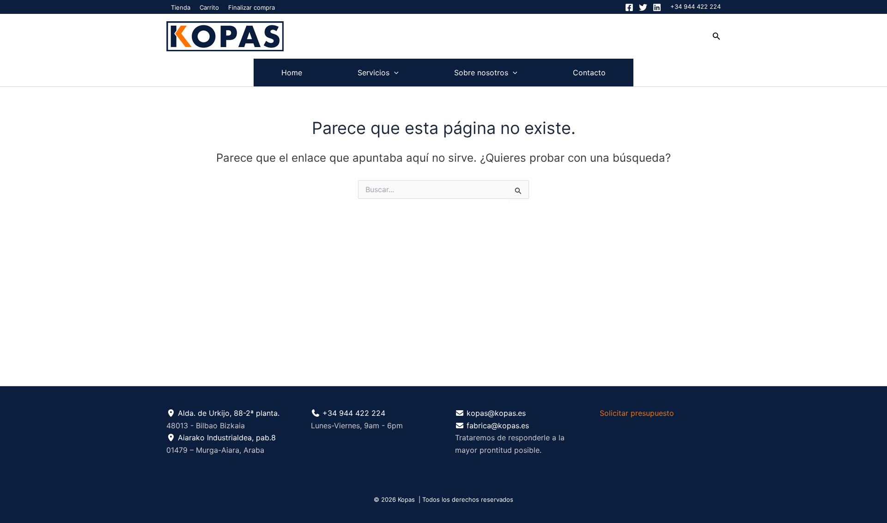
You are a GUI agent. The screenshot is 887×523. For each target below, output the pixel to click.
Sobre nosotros (481, 72)
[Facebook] (629, 7)
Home (291, 72)
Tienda (180, 7)
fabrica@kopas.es (498, 425)
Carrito (209, 7)
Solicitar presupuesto (637, 413)
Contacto (589, 72)
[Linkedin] (657, 7)
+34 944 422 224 (695, 6)
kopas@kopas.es (496, 413)
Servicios (373, 72)
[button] (716, 36)
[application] (394, 72)
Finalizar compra (251, 7)
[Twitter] (643, 7)
